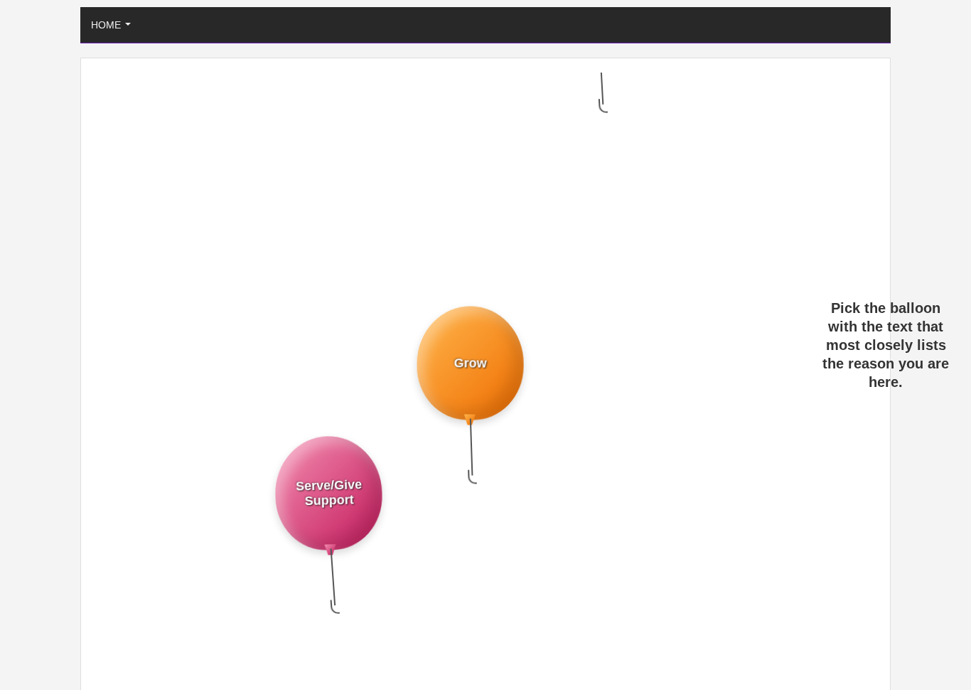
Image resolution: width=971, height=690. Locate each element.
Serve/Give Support (327, 482)
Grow (471, 353)
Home (113, 28)
